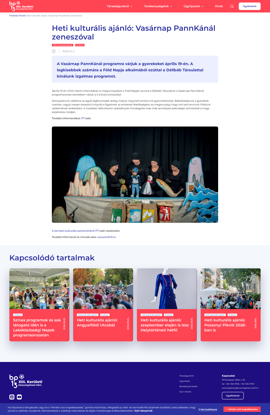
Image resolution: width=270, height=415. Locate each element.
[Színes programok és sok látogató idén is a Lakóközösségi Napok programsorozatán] (39, 305)
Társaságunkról (118, 6)
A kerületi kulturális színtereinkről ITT (75, 230)
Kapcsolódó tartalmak (52, 257)
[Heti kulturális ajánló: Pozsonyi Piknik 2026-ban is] (231, 305)
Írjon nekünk (185, 392)
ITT (83, 118)
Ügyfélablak (250, 6)
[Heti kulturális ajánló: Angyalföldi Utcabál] (103, 305)
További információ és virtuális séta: (84, 237)
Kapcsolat (228, 375)
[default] (135, 175)
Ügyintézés (184, 381)
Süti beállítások (208, 409)
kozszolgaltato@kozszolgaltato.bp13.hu (240, 388)
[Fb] (12, 396)
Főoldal (13, 15)
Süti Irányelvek (144, 410)
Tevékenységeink (156, 6)
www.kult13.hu (107, 237)
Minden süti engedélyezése (243, 409)
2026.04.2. (68, 51)
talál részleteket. (86, 230)
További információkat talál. (71, 118)
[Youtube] (19, 396)
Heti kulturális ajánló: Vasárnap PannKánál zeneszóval (133, 32)
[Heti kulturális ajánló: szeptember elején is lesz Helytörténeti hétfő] (167, 305)
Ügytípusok (192, 6)
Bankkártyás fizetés (188, 386)
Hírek (219, 6)
